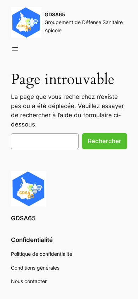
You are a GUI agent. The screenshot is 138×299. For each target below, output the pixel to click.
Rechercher (104, 141)
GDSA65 (55, 14)
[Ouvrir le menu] (15, 49)
